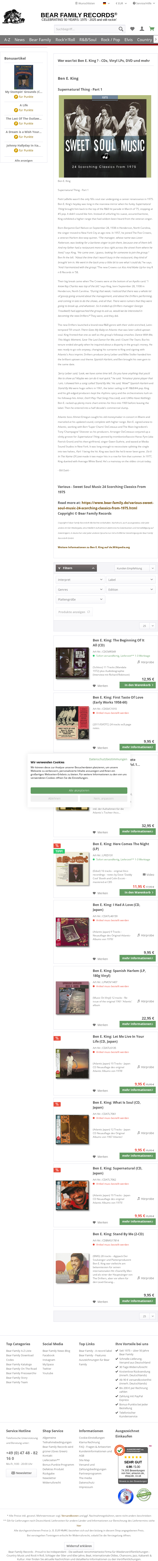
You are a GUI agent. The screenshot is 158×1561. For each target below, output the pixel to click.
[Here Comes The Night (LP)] (72, 868)
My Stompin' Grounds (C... (23, 92)
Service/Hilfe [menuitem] (144, 3)
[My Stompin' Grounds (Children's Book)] (23, 77)
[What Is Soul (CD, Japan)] (72, 1129)
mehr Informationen (136, 747)
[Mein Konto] (142, 29)
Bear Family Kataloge (19, 1364)
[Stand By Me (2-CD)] (72, 1268)
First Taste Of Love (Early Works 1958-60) (118, 700)
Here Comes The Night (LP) (121, 846)
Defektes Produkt (53, 1469)
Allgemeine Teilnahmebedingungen (57, 1440)
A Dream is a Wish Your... (24, 132)
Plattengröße (67, 599)
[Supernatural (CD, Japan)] (72, 1195)
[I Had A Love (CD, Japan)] (72, 931)
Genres (63, 590)
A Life (24, 105)
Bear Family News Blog (56, 1351)
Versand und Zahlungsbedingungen (92, 1467)
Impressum (86, 1487)
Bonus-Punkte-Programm (58, 1464)
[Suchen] (121, 29)
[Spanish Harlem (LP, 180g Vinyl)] (72, 997)
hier (79, 1525)
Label (112, 580)
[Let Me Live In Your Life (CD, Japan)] (72, 1063)
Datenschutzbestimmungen (108, 759)
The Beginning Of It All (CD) (118, 642)
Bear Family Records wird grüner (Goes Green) (58, 1449)
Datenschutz (86, 1482)
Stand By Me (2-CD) (118, 1234)
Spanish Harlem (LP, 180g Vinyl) (119, 973)
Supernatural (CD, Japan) (117, 1170)
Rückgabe (49, 1473)
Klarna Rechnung (89, 1442)
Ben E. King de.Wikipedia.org (94, 547)
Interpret (64, 580)
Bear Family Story (17, 1378)
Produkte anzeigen (71, 612)
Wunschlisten (86, 3)
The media (85, 1478)
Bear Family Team (17, 1382)
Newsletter (49, 1478)
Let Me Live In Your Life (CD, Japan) (118, 1039)
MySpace (48, 1364)
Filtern (67, 568)
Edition (113, 590)
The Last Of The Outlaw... (24, 118)
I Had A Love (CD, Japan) (116, 907)
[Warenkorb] (152, 29)
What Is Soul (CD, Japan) (117, 1105)
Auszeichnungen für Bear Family (94, 1362)
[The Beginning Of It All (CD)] (72, 663)
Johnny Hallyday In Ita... (24, 145)
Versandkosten (70, 1515)
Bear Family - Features (92, 1355)
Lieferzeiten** (51, 1460)
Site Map (84, 1460)
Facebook (49, 1355)
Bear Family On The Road (21, 1368)
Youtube (48, 1373)
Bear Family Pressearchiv (21, 1373)
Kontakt (47, 1455)
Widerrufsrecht (52, 1482)
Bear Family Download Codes (20, 1357)
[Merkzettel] (132, 29)
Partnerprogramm (90, 1473)
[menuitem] (89, 29)
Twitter (47, 1368)
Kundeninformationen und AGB (95, 1453)
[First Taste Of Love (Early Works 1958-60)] (72, 722)
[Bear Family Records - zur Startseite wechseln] (13, 17)
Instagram (49, 1360)
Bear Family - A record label (95, 1351)
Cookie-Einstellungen (92, 1438)
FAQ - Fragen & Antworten (95, 1447)
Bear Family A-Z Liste (18, 1351)
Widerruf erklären (79, 1546)
